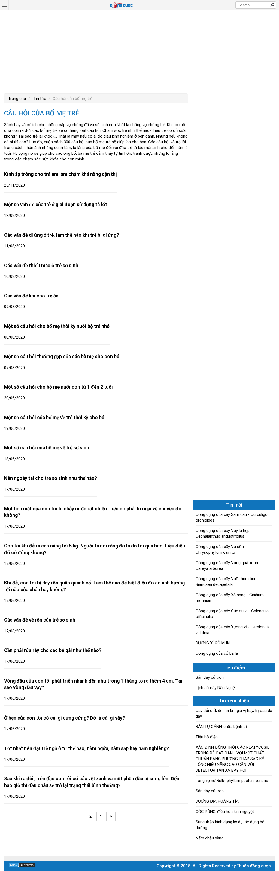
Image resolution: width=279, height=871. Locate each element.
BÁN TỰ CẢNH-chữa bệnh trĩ (221, 726)
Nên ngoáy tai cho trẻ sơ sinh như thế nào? (50, 478)
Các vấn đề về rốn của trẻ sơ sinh (39, 620)
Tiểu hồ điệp (207, 737)
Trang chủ (17, 98)
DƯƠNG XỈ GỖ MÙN (213, 643)
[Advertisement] (139, 51)
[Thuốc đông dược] (121, 5)
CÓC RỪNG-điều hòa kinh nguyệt (225, 811)
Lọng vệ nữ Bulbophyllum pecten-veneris (232, 780)
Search (272, 5)
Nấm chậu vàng (209, 838)
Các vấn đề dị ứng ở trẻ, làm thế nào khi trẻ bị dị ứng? (61, 235)
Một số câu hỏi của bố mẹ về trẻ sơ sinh (46, 447)
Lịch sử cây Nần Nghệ (215, 687)
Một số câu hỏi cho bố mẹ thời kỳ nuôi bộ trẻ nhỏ (57, 326)
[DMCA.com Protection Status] (21, 866)
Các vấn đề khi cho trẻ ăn (31, 296)
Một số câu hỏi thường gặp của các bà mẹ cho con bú (61, 356)
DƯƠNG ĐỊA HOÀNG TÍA (217, 801)
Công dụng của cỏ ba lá (217, 653)
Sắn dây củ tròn (210, 677)
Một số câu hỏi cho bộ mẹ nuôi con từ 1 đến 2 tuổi (58, 387)
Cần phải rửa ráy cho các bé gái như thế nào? (52, 650)
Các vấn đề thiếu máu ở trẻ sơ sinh (41, 265)
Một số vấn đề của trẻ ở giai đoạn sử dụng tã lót (55, 204)
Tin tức (39, 98)
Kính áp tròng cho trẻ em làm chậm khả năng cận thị (60, 174)
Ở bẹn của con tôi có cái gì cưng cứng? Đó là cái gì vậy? (64, 718)
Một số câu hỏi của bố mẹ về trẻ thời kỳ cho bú (54, 417)
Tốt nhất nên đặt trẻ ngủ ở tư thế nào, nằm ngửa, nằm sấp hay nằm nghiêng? (86, 748)
